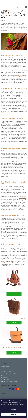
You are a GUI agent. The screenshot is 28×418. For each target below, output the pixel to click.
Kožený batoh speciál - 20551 (9, 290)
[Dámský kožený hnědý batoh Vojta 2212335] (14, 306)
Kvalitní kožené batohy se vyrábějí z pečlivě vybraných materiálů (13, 76)
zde (2, 406)
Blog (2, 375)
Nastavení (13, 409)
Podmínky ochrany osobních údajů (9, 381)
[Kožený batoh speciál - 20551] (14, 278)
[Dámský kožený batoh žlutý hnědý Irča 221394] (14, 335)
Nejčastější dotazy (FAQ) (6, 372)
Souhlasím (13, 414)
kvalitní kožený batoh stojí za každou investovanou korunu (13, 262)
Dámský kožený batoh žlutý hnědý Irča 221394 (11, 348)
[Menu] (25, 7)
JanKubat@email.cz (7, 397)
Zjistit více (14, 294)
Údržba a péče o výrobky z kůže (8, 373)
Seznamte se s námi (5, 370)
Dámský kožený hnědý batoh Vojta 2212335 (13, 319)
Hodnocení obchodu (5, 366)
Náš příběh (3, 368)
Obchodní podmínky (5, 379)
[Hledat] (17, 7)
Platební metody (4, 377)
